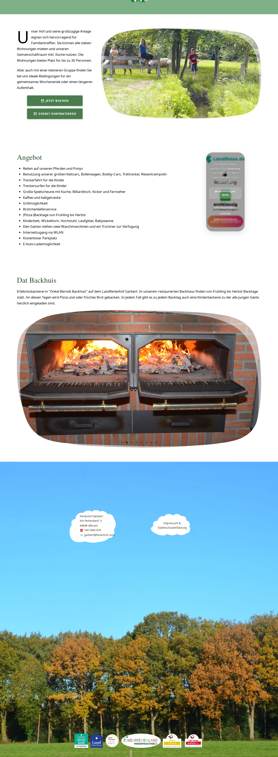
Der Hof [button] (87, 22)
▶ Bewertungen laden (225, 193)
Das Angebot (174, 22)
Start (58, 22)
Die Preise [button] (215, 22)
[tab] (122, 442)
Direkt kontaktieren (57, 114)
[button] (24, 378)
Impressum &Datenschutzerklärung (172, 525)
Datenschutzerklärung (225, 207)
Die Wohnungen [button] (128, 22)
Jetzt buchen (57, 101)
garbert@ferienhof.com (99, 535)
